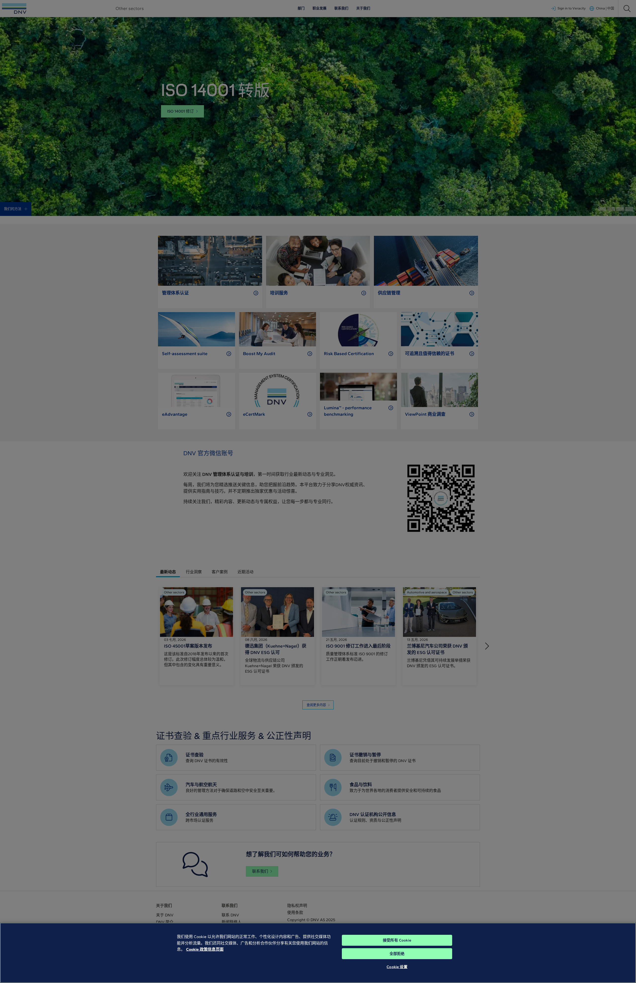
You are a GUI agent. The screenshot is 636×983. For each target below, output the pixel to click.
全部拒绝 (397, 953)
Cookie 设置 (397, 967)
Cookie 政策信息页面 (205, 949)
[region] (318, 953)
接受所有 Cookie (397, 940)
